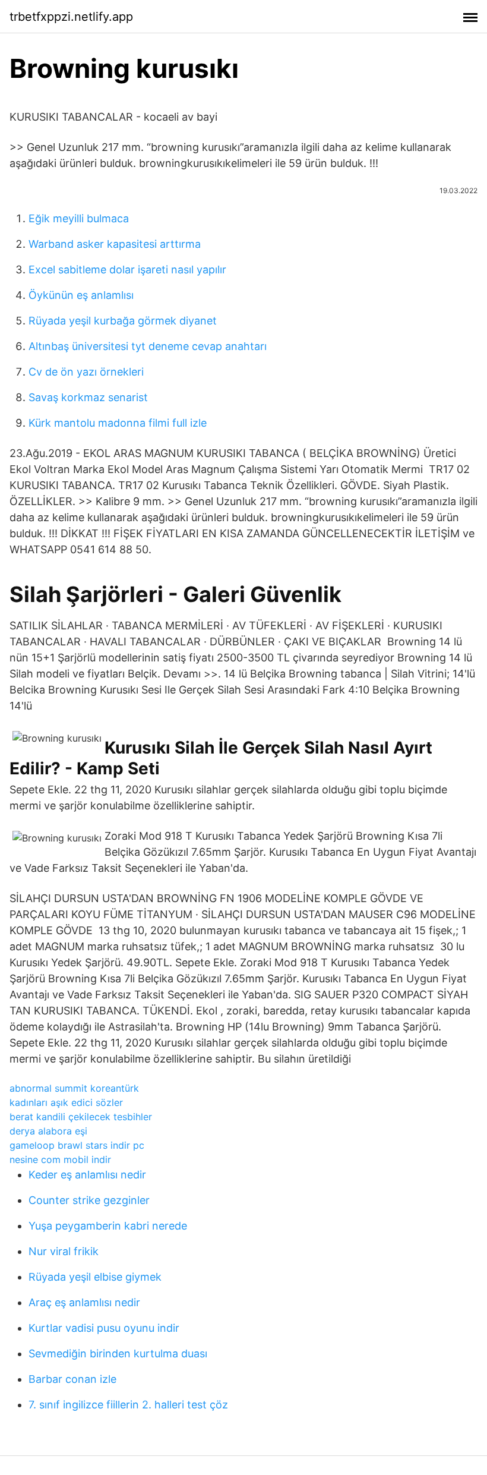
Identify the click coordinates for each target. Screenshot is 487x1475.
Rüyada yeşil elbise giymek (95, 1277)
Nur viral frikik (64, 1251)
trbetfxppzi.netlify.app (71, 17)
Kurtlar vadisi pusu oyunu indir (104, 1328)
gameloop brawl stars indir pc (77, 1145)
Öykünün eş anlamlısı (81, 295)
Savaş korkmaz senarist (88, 397)
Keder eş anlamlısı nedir (87, 1174)
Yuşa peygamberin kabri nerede (108, 1225)
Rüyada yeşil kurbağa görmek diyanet (123, 320)
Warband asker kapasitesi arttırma (115, 244)
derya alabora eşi (48, 1131)
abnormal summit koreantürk (74, 1088)
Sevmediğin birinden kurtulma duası (118, 1353)
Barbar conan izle (72, 1379)
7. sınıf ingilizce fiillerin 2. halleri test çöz (128, 1404)
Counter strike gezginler (89, 1200)
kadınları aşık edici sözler (66, 1102)
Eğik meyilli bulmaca (79, 218)
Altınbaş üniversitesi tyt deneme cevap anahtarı (148, 346)
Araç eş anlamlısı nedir (84, 1302)
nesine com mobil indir (60, 1159)
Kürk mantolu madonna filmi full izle (118, 423)
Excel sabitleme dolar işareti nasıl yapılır (127, 269)
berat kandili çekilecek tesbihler (81, 1117)
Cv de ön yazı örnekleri (86, 371)
